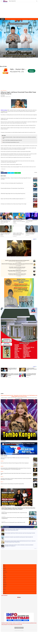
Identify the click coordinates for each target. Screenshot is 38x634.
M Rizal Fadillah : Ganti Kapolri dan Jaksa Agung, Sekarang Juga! (17, 267)
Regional (4, 589)
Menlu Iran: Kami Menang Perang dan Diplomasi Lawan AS (11, 142)
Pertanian (4, 586)
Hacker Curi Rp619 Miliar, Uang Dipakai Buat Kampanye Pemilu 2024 (12, 140)
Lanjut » (35, 548)
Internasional (4, 90)
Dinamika (4, 568)
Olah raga (4, 582)
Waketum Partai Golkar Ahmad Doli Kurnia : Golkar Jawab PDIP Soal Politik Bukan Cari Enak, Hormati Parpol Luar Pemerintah (17, 263)
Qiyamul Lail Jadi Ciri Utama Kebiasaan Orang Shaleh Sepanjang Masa (12, 483)
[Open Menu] (1, 1)
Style (4, 591)
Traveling (4, 593)
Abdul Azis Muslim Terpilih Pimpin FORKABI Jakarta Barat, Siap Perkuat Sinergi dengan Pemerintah (15, 458)
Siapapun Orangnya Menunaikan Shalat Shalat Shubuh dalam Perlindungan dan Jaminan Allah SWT (16, 474)
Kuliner (4, 579)
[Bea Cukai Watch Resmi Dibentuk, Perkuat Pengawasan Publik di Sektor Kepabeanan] (35, 465)
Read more (20, 262)
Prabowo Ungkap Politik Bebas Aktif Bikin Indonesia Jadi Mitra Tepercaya (17, 270)
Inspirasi (4, 575)
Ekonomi (4, 570)
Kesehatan (4, 577)
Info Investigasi (21, 630)
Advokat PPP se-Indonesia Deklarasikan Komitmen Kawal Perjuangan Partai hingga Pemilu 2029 (17, 260)
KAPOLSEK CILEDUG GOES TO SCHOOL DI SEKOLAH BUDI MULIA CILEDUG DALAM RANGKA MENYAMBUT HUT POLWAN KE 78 (16, 479)
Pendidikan (4, 584)
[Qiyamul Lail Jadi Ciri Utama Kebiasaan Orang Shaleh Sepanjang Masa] (35, 485)
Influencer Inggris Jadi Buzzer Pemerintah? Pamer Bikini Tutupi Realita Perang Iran (18, 93)
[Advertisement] (19, 11)
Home (1, 90)
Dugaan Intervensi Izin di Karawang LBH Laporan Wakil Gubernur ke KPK (13, 522)
